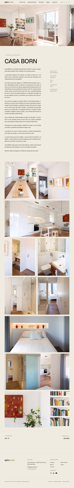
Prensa (48, 2)
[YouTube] (56, 473)
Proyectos (22, 2)
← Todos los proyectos (12, 55)
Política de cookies (66, 481)
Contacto (55, 2)
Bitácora (41, 2)
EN (64, 2)
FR (68, 2)
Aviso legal (50, 481)
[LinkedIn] (53, 473)
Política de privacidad (57, 481)
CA (66, 2)
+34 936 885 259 (31, 469)
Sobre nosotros (32, 2)
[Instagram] (51, 473)
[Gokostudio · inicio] (9, 2)
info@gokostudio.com (32, 467)
